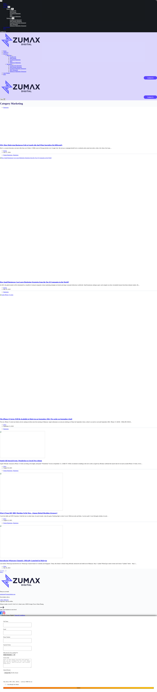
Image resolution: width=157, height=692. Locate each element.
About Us (5, 52)
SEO (11, 61)
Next (1, 572)
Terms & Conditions (20, 615)
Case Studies (6, 73)
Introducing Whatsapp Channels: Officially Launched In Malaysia (23, 560)
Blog (4, 74)
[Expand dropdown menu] (9, 54)
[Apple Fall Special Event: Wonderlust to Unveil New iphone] (22, 457)
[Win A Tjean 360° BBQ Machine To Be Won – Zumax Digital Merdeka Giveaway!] (31, 510)
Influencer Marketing (15, 62)
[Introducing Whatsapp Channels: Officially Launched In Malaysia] (31, 557)
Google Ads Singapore (16, 65)
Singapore (9, 64)
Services (5, 54)
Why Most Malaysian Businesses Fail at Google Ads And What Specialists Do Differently (31, 145)
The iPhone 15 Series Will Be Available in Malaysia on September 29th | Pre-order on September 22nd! (36, 419)
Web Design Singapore (16, 67)
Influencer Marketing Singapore (18, 71)
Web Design (13, 58)
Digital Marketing (7, 155)
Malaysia (9, 55)
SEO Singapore (14, 70)
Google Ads (13, 57)
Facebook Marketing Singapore (18, 68)
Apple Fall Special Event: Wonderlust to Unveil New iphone (21, 461)
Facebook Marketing (15, 59)
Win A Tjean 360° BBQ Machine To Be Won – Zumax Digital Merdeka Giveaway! (28, 513)
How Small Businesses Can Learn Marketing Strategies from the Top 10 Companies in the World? (34, 282)
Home (4, 51)
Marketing (6, 107)
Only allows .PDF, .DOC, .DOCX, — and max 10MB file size (17, 681)
